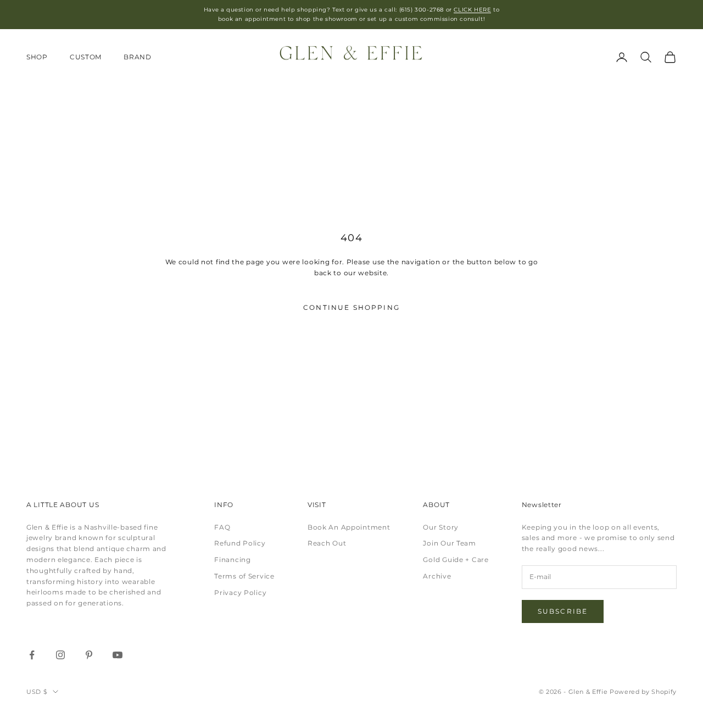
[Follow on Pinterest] (88, 654)
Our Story (440, 527)
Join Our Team (449, 543)
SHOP (37, 57)
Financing (232, 559)
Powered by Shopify (643, 692)
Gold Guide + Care (455, 559)
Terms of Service (244, 576)
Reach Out (327, 543)
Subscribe (563, 611)
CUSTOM (86, 57)
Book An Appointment (349, 527)
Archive (437, 576)
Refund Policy (239, 543)
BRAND (138, 57)
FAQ (222, 527)
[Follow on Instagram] (60, 654)
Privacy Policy (240, 592)
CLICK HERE (472, 9)
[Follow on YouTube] (117, 654)
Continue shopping (351, 307)
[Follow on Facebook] (31, 654)
